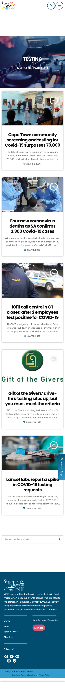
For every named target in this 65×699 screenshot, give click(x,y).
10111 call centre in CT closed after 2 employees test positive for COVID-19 (32, 312)
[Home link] (8, 5)
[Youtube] (17, 656)
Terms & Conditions (29, 675)
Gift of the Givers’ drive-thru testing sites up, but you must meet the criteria (32, 399)
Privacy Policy (44, 675)
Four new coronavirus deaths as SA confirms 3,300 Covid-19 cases (33, 226)
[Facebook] (6, 656)
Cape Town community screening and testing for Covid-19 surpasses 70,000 (32, 140)
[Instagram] (9, 661)
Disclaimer (16, 675)
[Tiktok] (14, 661)
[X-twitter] (12, 656)
